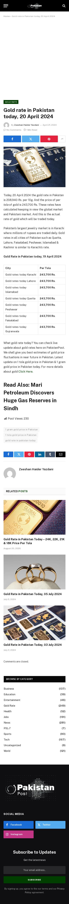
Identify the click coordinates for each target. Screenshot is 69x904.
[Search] (63, 6)
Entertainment (12, 700)
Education (9, 694)
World (7, 751)
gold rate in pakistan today (20, 440)
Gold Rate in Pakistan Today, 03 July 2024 (33, 644)
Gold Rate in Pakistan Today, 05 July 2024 (33, 594)
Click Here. (25, 371)
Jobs (6, 717)
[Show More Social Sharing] (62, 139)
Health (8, 711)
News (7, 722)
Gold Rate (11, 102)
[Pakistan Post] (34, 5)
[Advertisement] (34, 58)
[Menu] (6, 6)
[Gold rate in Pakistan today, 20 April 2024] (34, 167)
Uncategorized (12, 745)
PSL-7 (7, 728)
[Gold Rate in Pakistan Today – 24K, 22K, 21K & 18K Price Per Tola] (34, 517)
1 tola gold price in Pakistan (20, 435)
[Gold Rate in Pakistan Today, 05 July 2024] (34, 572)
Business (9, 688)
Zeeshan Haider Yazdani (26, 125)
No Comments (14, 130)
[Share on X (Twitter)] (30, 139)
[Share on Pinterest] (49, 139)
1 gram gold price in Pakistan (21, 429)
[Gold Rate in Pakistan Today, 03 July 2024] (34, 622)
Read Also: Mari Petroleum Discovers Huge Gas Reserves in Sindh (30, 396)
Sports (7, 734)
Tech (7, 739)
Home (7, 16)
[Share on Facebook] (12, 139)
